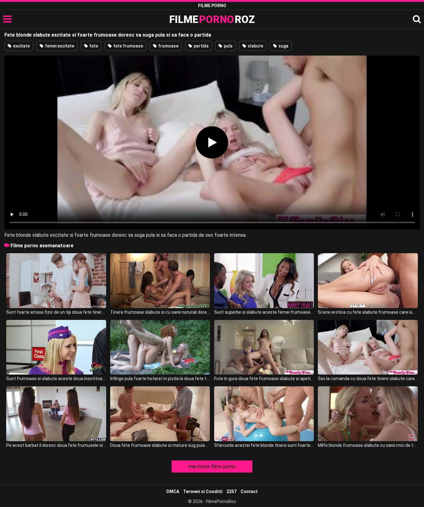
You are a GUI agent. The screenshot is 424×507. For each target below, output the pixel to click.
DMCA (172, 491)
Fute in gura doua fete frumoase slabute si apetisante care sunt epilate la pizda (264, 378)
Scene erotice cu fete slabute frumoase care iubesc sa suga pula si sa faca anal (367, 312)
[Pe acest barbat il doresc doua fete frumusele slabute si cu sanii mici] (56, 413)
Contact (249, 491)
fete (93, 45)
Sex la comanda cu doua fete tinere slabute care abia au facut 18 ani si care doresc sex (367, 378)
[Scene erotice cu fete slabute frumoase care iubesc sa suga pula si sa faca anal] (367, 280)
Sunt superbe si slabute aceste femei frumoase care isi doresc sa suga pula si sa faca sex (264, 312)
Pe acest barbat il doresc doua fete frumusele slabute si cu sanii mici (56, 445)
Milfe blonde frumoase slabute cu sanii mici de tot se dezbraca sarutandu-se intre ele (367, 445)
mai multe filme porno (212, 466)
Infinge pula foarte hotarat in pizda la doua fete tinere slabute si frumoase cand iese (160, 378)
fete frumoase (127, 45)
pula (227, 45)
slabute (255, 45)
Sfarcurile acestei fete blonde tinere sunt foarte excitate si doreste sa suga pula (264, 445)
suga (282, 45)
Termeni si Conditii (203, 491)
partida (201, 45)
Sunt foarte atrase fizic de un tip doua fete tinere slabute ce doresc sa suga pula (56, 312)
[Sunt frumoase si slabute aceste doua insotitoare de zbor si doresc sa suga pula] (56, 347)
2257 (232, 491)
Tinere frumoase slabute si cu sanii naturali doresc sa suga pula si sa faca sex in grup (160, 312)
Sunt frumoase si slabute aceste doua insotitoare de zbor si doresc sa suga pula (56, 378)
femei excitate (59, 45)
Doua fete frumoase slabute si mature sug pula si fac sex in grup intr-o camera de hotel (160, 445)
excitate (21, 45)
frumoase (167, 45)
